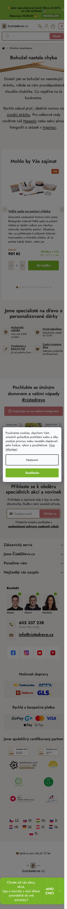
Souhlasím (32, 473)
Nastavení (32, 460)
